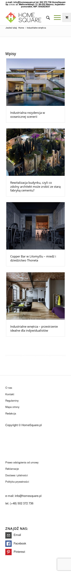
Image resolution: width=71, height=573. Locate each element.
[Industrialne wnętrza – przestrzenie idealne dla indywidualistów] (35, 296)
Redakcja (10, 413)
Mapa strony (12, 407)
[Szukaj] (46, 17)
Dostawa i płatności (16, 475)
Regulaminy (12, 400)
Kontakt (9, 394)
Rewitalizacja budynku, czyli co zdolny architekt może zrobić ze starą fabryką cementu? (35, 186)
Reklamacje (12, 469)
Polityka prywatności (17, 481)
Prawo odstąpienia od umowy (22, 462)
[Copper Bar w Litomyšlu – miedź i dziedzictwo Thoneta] (35, 226)
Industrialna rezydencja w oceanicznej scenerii (27, 115)
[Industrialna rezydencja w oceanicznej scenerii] (35, 82)
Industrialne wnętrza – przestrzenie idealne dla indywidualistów (34, 328)
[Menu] (55, 17)
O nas (8, 387)
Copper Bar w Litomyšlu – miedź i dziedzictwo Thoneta (33, 258)
